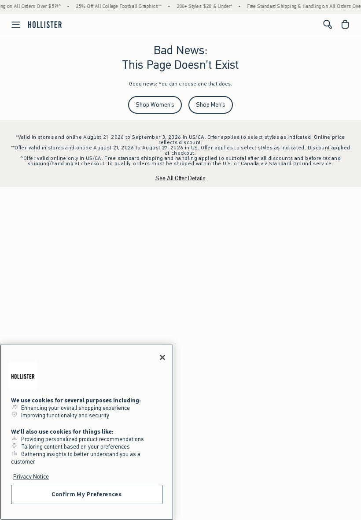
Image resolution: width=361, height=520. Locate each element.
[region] (86, 432)
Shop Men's (210, 104)
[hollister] (45, 24)
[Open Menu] (11, 24)
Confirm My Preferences (87, 494)
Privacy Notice (31, 476)
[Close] (162, 357)
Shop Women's (155, 104)
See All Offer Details (180, 178)
